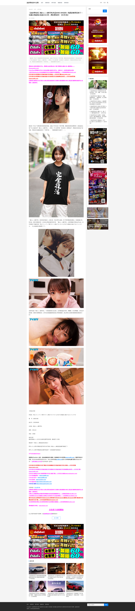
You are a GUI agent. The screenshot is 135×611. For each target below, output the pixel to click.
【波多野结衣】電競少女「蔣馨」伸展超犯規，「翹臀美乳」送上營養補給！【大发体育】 (98, 97)
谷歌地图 (54, 606)
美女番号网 (37, 487)
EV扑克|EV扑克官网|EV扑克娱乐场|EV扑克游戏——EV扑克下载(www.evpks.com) (49, 74)
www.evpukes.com (41, 479)
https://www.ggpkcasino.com (44, 483)
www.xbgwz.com (43, 505)
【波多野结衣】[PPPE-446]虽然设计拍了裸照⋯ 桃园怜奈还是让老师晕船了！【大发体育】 (37, 595)
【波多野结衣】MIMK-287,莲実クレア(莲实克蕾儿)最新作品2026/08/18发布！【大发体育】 (98, 108)
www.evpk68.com (42, 477)
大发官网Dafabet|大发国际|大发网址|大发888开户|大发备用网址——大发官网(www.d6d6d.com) (53, 495)
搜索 (90, 8)
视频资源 (60, 2)
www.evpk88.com (44, 475)
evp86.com (59, 459)
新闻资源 (66, 2)
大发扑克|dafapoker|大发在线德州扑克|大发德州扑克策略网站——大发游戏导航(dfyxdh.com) (52, 72)
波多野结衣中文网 (33, 2)
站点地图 (46, 606)
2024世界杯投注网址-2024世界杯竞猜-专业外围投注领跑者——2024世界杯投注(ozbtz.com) (52, 501)
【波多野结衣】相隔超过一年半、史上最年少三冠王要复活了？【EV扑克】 (98, 122)
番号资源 (54, 2)
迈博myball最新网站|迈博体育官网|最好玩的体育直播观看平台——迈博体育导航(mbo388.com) (52, 493)
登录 (101, 2)
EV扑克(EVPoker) (35, 453)
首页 (42, 2)
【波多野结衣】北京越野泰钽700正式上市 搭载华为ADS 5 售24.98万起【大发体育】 (56, 577)
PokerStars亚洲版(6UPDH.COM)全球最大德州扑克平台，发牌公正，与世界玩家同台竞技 (51, 70)
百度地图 (50, 606)
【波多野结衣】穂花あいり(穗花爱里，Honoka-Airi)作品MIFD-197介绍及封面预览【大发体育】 (98, 103)
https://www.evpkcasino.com (43, 481)
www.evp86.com (69, 457)
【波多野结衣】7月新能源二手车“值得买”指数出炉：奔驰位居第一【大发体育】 (74, 595)
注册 (104, 2)
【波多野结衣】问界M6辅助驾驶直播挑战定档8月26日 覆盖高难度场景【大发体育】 (37, 577)
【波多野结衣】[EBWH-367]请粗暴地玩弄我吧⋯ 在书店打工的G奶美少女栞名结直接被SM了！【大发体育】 (74, 577)
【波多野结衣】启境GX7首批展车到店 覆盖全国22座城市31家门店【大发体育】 (56, 595)
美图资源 (47, 2)
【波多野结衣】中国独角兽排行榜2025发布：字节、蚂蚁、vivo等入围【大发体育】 (98, 92)
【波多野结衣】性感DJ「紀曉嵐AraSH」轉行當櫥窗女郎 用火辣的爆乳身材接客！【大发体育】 (98, 116)
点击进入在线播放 (56, 510)
